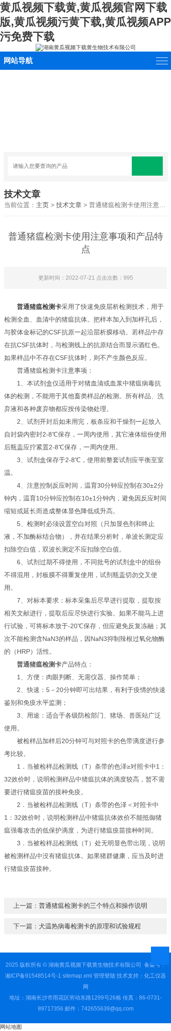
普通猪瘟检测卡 (39, 306)
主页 (42, 204)
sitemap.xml (77, 976)
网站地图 (11, 1027)
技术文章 (69, 204)
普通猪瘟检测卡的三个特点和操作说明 (93, 905)
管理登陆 (104, 976)
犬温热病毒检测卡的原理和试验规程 (90, 926)
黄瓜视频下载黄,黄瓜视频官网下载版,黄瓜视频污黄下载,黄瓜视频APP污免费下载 (85, 21)
